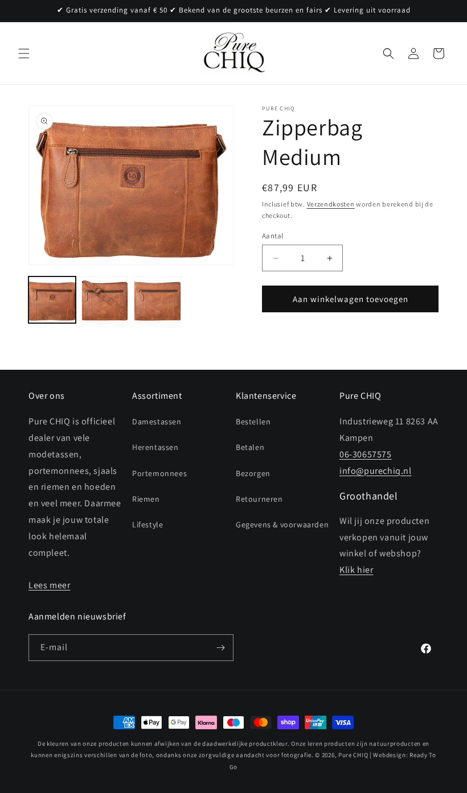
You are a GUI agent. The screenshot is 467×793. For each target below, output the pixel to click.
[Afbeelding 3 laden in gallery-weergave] (157, 300)
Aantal (272, 236)
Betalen (250, 447)
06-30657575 (365, 454)
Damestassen (157, 421)
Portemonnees (159, 473)
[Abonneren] (220, 647)
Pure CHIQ (353, 755)
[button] (23, 53)
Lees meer (49, 585)
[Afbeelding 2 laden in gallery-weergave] (105, 300)
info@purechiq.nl (375, 471)
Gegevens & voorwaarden (282, 524)
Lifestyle (147, 524)
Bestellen (253, 421)
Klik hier (356, 570)
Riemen (146, 499)
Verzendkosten (331, 204)
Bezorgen (253, 473)
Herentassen (155, 447)
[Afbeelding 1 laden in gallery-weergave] (52, 300)
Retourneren (259, 499)
